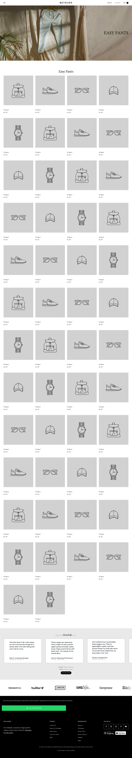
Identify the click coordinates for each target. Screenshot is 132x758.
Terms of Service (82, 734)
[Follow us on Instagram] (116, 726)
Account (117, 3)
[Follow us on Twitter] (111, 726)
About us (80, 725)
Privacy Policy (81, 731)
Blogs (79, 740)
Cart (125, 3)
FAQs (51, 737)
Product (6, 110)
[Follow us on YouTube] (125, 726)
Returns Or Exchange (55, 728)
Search (109, 3)
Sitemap (80, 737)
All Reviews (81, 728)
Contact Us (53, 725)
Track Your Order (54, 734)
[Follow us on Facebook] (106, 726)
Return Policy (53, 731)
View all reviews (66, 673)
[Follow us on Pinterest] (121, 726)
